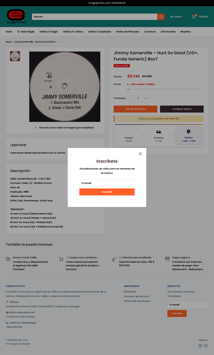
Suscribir (107, 192)
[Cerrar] (140, 153)
